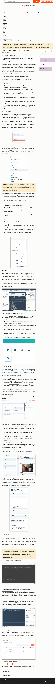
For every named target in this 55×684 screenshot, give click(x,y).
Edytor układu (7, 85)
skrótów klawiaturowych (14, 384)
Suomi (4, 27)
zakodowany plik (21, 316)
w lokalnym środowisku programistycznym (22, 232)
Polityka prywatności (36, 681)
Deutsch (4, 17)
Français (4, 21)
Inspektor (6, 89)
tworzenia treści (30, 67)
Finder (5, 81)
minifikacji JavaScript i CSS (15, 560)
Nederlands (5, 23)
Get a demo (36, 1)
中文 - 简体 (4, 35)
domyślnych (9, 128)
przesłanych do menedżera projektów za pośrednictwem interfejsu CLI (17, 554)
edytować (9, 232)
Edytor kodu (6, 92)
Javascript (4, 538)
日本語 (4, 19)
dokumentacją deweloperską (8, 73)
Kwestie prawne (27, 681)
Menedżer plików (7, 101)
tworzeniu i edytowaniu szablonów (17, 396)
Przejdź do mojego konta (7, 39)
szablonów (4, 128)
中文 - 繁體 (4, 28)
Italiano (4, 24)
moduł (15, 316)
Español (4, 16)
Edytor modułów (7, 95)
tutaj (49, 47)
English (4, 36)
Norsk (4, 31)
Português (4, 20)
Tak (4, 663)
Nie (10, 663)
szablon (11, 316)
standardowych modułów (7, 591)
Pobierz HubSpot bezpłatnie (47, 1)
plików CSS (30, 536)
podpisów (19, 58)
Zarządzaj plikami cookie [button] (47, 681)
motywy (15, 124)
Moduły (25, 592)
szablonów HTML (13, 538)
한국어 (4, 32)
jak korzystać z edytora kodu (18, 547)
